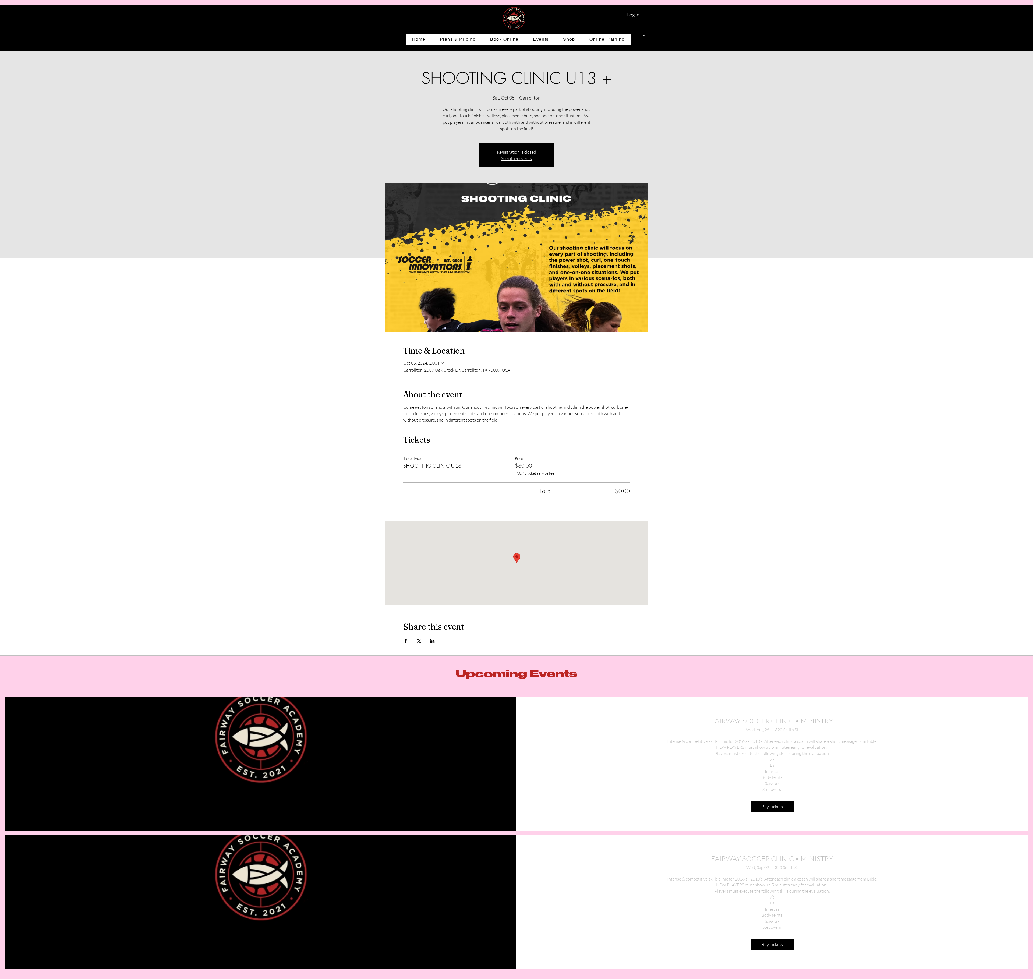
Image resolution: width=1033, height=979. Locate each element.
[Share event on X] (419, 641)
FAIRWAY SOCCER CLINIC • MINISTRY (772, 720)
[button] (643, 32)
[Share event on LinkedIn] (432, 641)
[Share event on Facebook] (405, 641)
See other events (516, 158)
